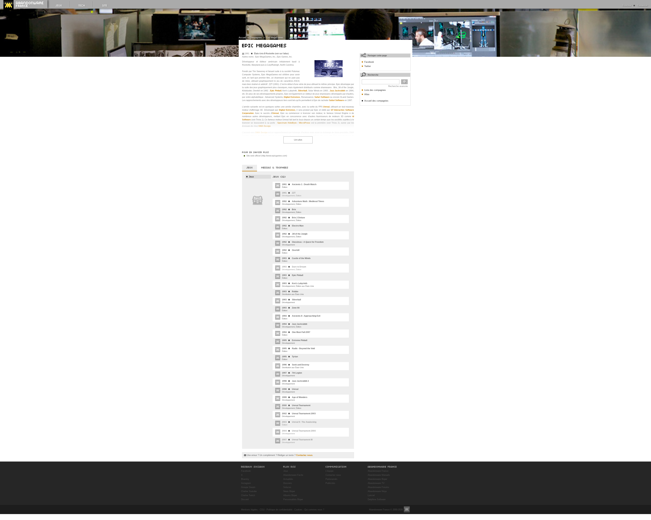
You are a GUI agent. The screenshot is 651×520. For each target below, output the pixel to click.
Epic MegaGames (274, 37)
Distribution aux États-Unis (293, 292)
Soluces (287, 487)
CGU (262, 509)
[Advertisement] (385, 128)
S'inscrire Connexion (635, 5)
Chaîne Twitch (248, 495)
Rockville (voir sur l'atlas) (277, 53)
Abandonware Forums (378, 487)
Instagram (246, 483)
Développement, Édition (303, 202)
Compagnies (256, 37)
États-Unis (259, 53)
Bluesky (245, 479)
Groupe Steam (248, 487)
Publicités (330, 483)
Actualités (288, 479)
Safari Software (322, 97)
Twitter (367, 66)
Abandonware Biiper (377, 479)
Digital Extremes (292, 97)
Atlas (366, 94)
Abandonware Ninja (377, 491)
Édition (299, 185)
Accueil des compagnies (376, 101)
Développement (303, 243)
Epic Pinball (275, 90)
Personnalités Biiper (293, 499)
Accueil (242, 37)
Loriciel (371, 495)
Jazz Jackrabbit (337, 90)
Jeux (285, 471)
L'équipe (329, 471)
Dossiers (287, 483)
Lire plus (298, 140)
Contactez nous (304, 455)
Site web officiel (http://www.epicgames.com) (266, 156)
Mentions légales (249, 509)
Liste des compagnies (375, 90)
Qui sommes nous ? (314, 509)
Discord (245, 499)
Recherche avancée (398, 86)
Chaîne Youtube (249, 491)
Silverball (302, 90)
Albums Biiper (290, 495)
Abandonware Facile (293, 475)
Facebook (369, 62)
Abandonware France (378, 471)
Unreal (326, 107)
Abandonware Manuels (379, 475)
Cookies (298, 509)
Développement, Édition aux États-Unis (298, 284)
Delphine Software (377, 499)
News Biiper (289, 491)
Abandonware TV (376, 483)
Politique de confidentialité (279, 509)
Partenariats (331, 479)
